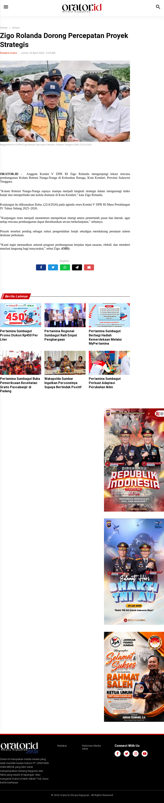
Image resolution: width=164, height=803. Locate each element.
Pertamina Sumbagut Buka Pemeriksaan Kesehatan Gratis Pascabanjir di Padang (20, 385)
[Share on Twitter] (53, 267)
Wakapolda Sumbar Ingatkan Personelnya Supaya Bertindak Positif (63, 383)
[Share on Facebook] (41, 267)
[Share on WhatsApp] (65, 267)
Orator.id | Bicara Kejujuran (75, 795)
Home (3, 27)
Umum (16, 27)
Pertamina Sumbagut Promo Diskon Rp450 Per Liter (19, 335)
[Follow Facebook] (118, 754)
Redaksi (62, 745)
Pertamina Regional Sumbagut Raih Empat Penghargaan (60, 335)
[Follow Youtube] (145, 754)
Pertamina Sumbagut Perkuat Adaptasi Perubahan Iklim (105, 383)
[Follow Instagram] (136, 754)
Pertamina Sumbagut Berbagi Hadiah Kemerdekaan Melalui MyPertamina (105, 337)
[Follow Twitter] (127, 754)
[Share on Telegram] (77, 267)
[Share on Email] (89, 267)
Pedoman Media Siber (91, 747)
